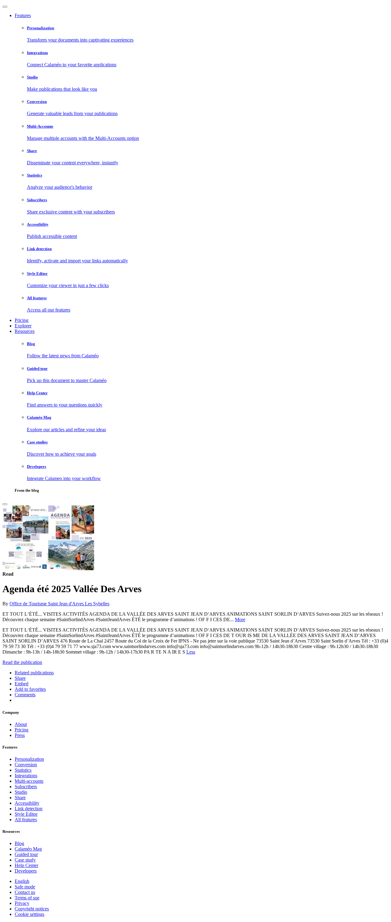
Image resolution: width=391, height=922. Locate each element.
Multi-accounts (29, 781)
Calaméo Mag (28, 848)
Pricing (21, 320)
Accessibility (27, 803)
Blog (19, 843)
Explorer (23, 325)
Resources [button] (25, 331)
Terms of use (27, 897)
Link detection (28, 808)
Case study (25, 859)
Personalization (29, 759)
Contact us (25, 892)
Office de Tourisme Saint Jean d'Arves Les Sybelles (59, 603)
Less (190, 651)
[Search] (4, 504)
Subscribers (26, 786)
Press (20, 735)
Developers (26, 870)
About (21, 724)
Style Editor (26, 814)
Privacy (22, 903)
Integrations (26, 775)
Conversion (26, 764)
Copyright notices (32, 908)
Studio (21, 792)
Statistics (23, 770)
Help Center (26, 865)
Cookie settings (29, 914)
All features (26, 819)
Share (20, 797)
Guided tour (26, 854)
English (22, 881)
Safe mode (25, 886)
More (240, 619)
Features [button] (23, 15)
